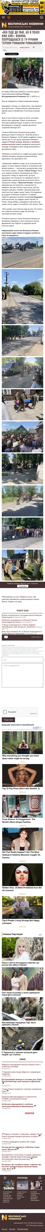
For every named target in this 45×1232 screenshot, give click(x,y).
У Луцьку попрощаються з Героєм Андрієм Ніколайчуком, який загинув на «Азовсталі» (19, 625)
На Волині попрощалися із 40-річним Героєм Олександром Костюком (19, 621)
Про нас (4, 1229)
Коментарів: (24, 47)
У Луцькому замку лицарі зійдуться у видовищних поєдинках (21, 1073)
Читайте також (23, 610)
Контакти (12, 1229)
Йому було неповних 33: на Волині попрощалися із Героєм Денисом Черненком (22, 632)
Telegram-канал (26, 596)
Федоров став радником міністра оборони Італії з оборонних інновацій (21, 1065)
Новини (23, 1059)
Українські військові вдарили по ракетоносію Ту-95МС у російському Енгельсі (19, 1097)
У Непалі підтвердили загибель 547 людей (18, 1141)
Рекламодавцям (22, 1229)
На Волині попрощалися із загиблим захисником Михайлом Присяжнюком (35, 1196)
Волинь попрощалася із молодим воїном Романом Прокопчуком (22, 616)
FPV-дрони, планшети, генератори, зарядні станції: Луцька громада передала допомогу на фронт (22, 1135)
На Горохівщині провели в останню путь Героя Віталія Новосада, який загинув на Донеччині (7, 1197)
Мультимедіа (22, 1178)
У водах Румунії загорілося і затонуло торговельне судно (22, 1090)
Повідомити (23, 586)
